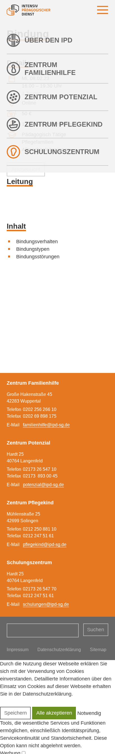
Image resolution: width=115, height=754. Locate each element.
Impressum (17, 649)
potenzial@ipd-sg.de (43, 484)
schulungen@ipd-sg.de (46, 604)
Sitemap (98, 649)
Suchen (95, 629)
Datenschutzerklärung (59, 649)
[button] (15, 713)
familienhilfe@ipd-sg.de (46, 424)
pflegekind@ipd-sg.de (44, 544)
